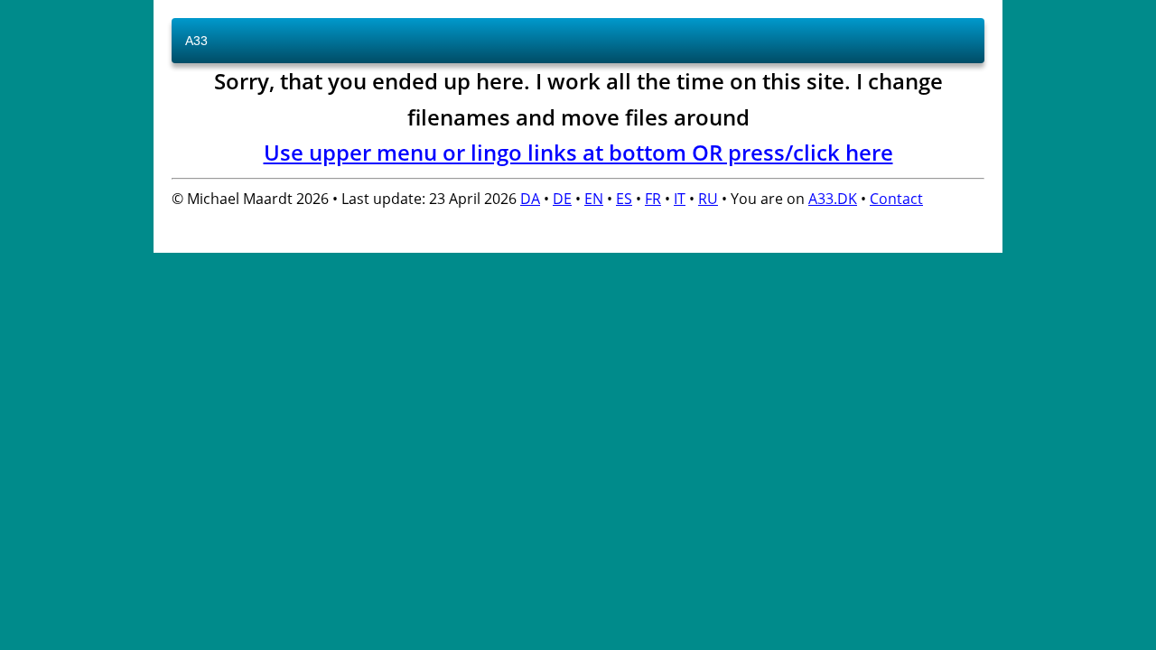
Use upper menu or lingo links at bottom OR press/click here (578, 152)
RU (708, 199)
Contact (896, 199)
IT (679, 199)
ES (624, 199)
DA (530, 199)
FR (653, 199)
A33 (196, 40)
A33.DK (832, 199)
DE (562, 199)
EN (593, 199)
